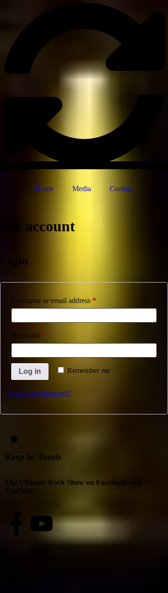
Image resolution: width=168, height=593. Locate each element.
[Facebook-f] (16, 523)
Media (81, 189)
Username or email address (67, 298)
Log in (30, 371)
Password (41, 333)
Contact (121, 189)
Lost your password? (40, 393)
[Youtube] (41, 523)
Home (44, 189)
